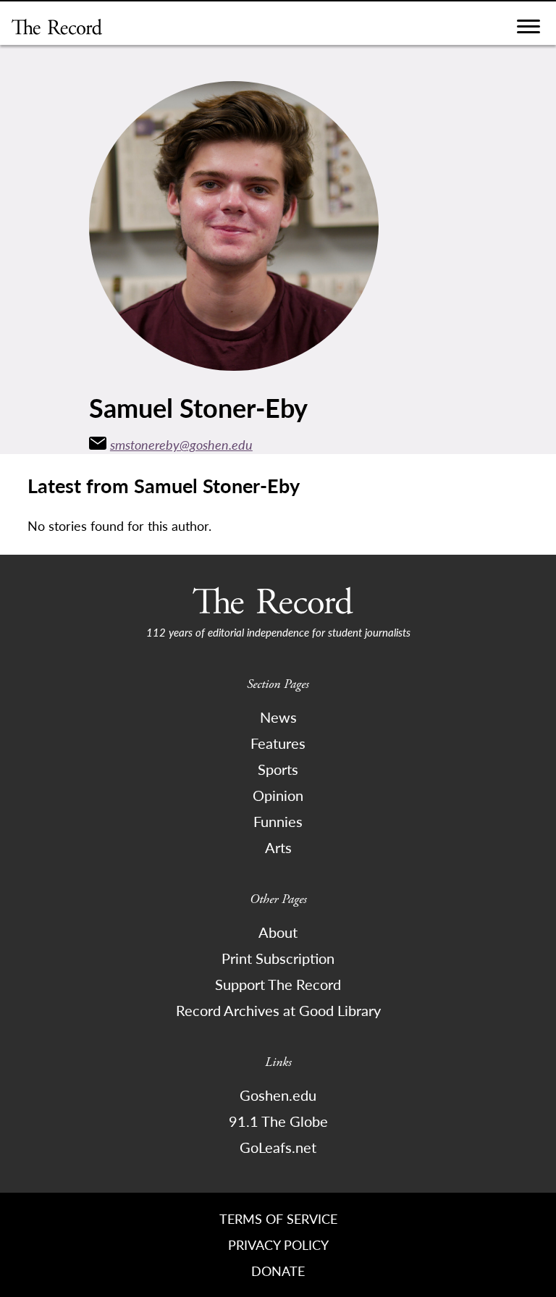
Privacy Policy (278, 1244)
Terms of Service (278, 1218)
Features (278, 743)
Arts (278, 847)
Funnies (278, 821)
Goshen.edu (278, 1095)
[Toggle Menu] (528, 30)
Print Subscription (278, 958)
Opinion (278, 795)
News (278, 717)
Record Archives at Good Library (278, 1010)
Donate (278, 1271)
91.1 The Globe (278, 1121)
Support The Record (278, 984)
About (278, 932)
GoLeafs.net (278, 1147)
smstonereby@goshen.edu (181, 444)
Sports (278, 769)
